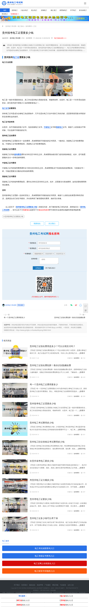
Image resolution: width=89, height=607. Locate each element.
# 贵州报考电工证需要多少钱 (13, 216)
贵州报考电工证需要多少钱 (26, 207)
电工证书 (5, 108)
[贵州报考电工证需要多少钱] (15, 409)
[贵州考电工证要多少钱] (15, 505)
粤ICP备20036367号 (72, 588)
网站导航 (55, 585)
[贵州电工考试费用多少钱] (15, 428)
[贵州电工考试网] (13, 4)
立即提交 (38, 268)
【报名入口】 (66, 596)
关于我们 (17, 585)
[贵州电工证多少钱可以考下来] (15, 524)
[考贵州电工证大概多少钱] (15, 486)
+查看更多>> (14, 14)
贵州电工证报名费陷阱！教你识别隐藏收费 (69, 317)
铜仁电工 (54, 10)
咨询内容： (35, 259)
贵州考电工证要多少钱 (40, 499)
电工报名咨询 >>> (60, 38)
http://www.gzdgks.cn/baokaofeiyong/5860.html (33, 330)
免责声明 (40, 585)
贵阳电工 (15, 10)
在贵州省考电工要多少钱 (42, 460)
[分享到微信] (71, 305)
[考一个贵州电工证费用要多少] (15, 390)
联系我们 (24, 585)
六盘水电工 (24, 10)
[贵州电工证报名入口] (44, 21)
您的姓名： (33, 243)
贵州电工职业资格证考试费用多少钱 (47, 441)
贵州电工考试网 (10, 26)
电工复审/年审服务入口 (44, 571)
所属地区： (28, 254)
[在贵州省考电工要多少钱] (15, 466)
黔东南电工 (83, 10)
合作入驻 (71, 585)
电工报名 (21, 26)
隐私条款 (32, 585)
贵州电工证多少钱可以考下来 (44, 518)
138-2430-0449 (44, 590)
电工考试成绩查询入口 (44, 548)
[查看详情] (82, 429)
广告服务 (48, 585)
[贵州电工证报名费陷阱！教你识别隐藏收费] (15, 371)
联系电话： (33, 248)
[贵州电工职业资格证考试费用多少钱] (15, 447)
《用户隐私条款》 (50, 268)
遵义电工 (34, 10)
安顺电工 (44, 10)
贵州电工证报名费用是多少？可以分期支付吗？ (52, 346)
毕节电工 (73, 10)
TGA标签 (63, 585)
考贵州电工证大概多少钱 (42, 480)
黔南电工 (5, 14)
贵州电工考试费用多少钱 (42, 422)
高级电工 (59, 127)
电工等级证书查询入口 (44, 556)
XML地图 (53, 590)
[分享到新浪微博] (76, 305)
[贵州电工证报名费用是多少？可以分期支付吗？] (15, 352)
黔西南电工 (63, 10)
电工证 (16, 57)
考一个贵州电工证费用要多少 (14, 317)
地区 (4, 10)
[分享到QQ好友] (80, 305)
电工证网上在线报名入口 (44, 563)
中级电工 (47, 127)
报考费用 (29, 26)
